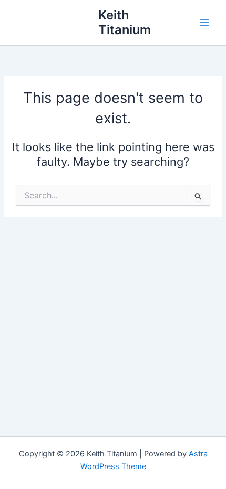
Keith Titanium (124, 22)
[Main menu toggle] (204, 23)
